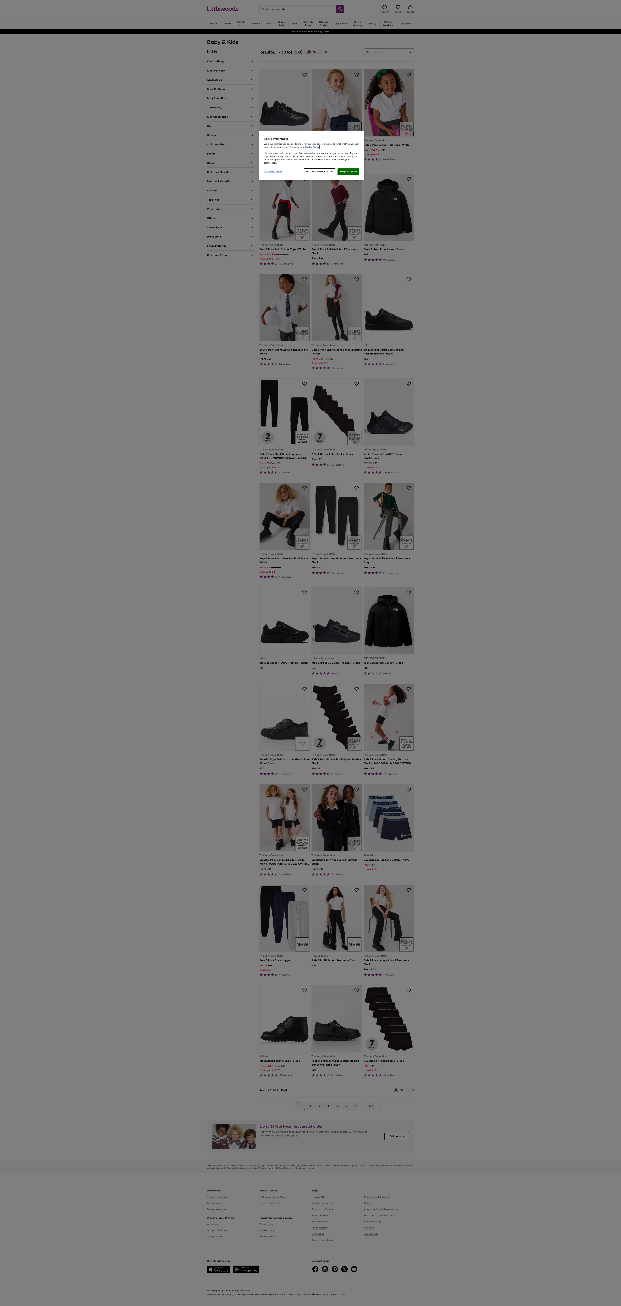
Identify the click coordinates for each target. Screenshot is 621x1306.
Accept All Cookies (348, 171)
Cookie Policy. (312, 147)
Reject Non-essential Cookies (319, 171)
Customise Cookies (273, 171)
